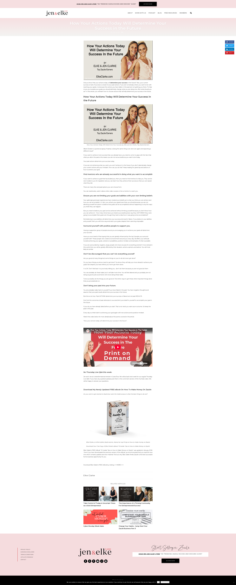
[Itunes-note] (101, 561)
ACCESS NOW (148, 4)
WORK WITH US (140, 13)
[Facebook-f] (85, 561)
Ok (158, 582)
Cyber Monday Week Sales (93, 526)
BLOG (160, 13)
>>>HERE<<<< (119, 465)
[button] (191, 13)
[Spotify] (105, 561)
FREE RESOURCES (170, 13)
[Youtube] (97, 561)
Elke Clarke (89, 475)
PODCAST (152, 13)
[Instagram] (89, 561)
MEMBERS (183, 13)
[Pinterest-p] (93, 561)
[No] (234, 582)
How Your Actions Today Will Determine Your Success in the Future (118, 26)
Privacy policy (165, 582)
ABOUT (130, 13)
